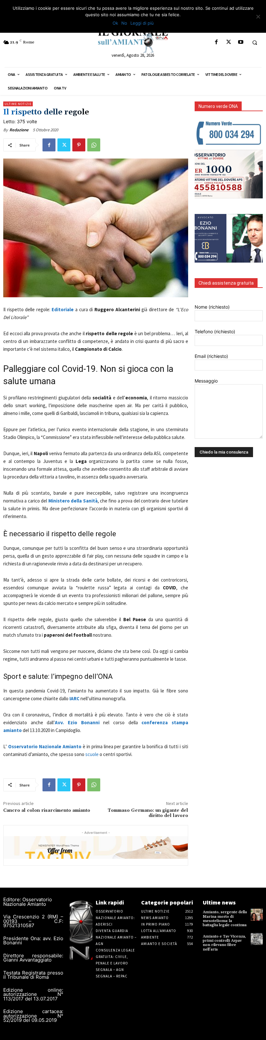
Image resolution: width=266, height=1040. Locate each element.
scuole (92, 754)
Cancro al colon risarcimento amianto (46, 810)
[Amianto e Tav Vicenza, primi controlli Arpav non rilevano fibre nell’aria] (257, 939)
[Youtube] (240, 42)
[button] (255, 42)
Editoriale (63, 309)
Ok (115, 23)
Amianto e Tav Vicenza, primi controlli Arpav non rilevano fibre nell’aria (224, 943)
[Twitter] (228, 42)
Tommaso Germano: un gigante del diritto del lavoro (148, 813)
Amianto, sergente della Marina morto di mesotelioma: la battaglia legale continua (225, 919)
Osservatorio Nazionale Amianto (44, 746)
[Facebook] (216, 42)
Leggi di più (142, 23)
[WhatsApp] (93, 144)
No (124, 23)
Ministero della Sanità (73, 501)
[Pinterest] (78, 144)
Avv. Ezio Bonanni (79, 722)
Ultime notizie (18, 104)
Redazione (19, 130)
